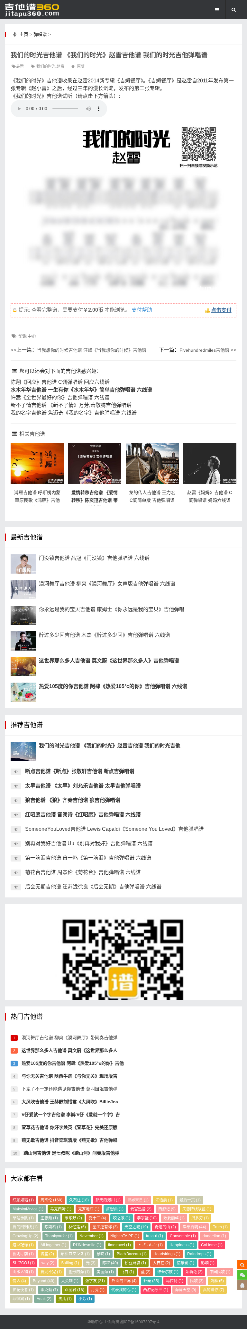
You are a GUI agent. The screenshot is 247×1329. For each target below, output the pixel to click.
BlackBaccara (132, 1254)
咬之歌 (121, 1218)
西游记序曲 (155, 1290)
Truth (220, 1227)
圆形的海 (79, 1272)
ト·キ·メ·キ (150, 1245)
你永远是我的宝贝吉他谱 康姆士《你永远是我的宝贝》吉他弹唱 (111, 609)
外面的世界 (124, 1281)
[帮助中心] (242, 1285)
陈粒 (110, 1263)
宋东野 (73, 1218)
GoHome (212, 1245)
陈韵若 (53, 1227)
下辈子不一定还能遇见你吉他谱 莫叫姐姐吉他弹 (68, 1088)
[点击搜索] (242, 1264)
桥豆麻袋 (135, 1263)
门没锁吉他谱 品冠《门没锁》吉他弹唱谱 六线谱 (94, 558)
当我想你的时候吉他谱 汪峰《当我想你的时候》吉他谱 (91, 350)
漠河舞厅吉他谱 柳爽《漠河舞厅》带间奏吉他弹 (68, 1037)
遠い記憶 (23, 1245)
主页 (23, 34)
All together (53, 1245)
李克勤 (49, 1290)
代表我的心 (123, 1290)
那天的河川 (108, 1200)
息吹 (103, 1254)
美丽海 (105, 1272)
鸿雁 (217, 1281)
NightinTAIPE (124, 1236)
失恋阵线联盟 (196, 1209)
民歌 (197, 1281)
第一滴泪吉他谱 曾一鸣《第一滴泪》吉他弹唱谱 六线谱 (88, 858)
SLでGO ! (24, 1263)
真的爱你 (213, 1290)
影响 (208, 1263)
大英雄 (69, 1281)
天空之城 (136, 1227)
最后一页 (190, 1200)
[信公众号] (242, 1275)
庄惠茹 (49, 1218)
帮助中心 (27, 336)
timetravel (119, 1245)
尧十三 (97, 1218)
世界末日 (138, 1200)
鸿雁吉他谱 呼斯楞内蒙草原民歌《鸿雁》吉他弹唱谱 (37, 500)
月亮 (98, 1290)
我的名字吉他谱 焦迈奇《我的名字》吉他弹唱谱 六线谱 (74, 413)
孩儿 (65, 1299)
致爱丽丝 (174, 1218)
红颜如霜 (23, 1200)
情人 (19, 1281)
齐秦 (151, 1281)
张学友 (95, 1281)
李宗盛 (147, 1218)
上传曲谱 (111, 1322)
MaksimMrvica (28, 1209)
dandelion (214, 1236)
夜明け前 (23, 1254)
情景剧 (185, 1263)
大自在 (161, 1263)
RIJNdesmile (87, 1245)
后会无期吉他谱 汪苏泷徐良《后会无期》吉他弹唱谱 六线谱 (93, 886)
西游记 (167, 1209)
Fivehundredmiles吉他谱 (204, 350)
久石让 (79, 1200)
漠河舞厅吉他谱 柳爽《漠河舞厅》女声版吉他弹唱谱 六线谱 (107, 583)
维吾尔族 (167, 1272)
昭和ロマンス (75, 1254)
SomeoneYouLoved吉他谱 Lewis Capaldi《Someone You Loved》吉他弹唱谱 (114, 829)
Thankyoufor (59, 1236)
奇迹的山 (165, 1227)
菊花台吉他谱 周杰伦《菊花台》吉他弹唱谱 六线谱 (83, 872)
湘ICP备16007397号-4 (140, 1322)
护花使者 (23, 1290)
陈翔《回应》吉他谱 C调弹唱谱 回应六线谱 (60, 382)
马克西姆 (60, 1209)
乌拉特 (174, 1281)
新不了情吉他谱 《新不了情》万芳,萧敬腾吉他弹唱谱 (71, 405)
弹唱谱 (40, 34)
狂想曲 (115, 1209)
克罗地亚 (88, 1209)
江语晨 (164, 1200)
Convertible (183, 1236)
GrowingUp (25, 1236)
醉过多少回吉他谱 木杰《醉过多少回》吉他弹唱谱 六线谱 (104, 635)
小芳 (85, 1299)
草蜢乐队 (23, 1218)
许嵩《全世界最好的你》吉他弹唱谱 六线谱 (60, 397)
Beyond (43, 1281)
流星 (47, 1254)
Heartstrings (166, 1254)
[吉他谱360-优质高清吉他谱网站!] (37, 9)
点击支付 (221, 310)
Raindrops (199, 1254)
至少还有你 (105, 1227)
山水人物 (23, 1272)
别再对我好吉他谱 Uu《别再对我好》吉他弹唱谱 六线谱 (89, 843)
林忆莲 (77, 1227)
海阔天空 (185, 1290)
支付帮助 (142, 310)
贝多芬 (200, 1218)
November (91, 1236)
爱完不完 (51, 1272)
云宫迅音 (140, 1209)
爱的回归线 (25, 1227)
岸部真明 (194, 1227)
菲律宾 (21, 1299)
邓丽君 (74, 1290)
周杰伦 (51, 1200)
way (47, 1263)
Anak (44, 1299)
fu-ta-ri (154, 1236)
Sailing (70, 1263)
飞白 (127, 1272)
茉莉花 (194, 1272)
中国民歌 (220, 1272)
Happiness (181, 1245)
